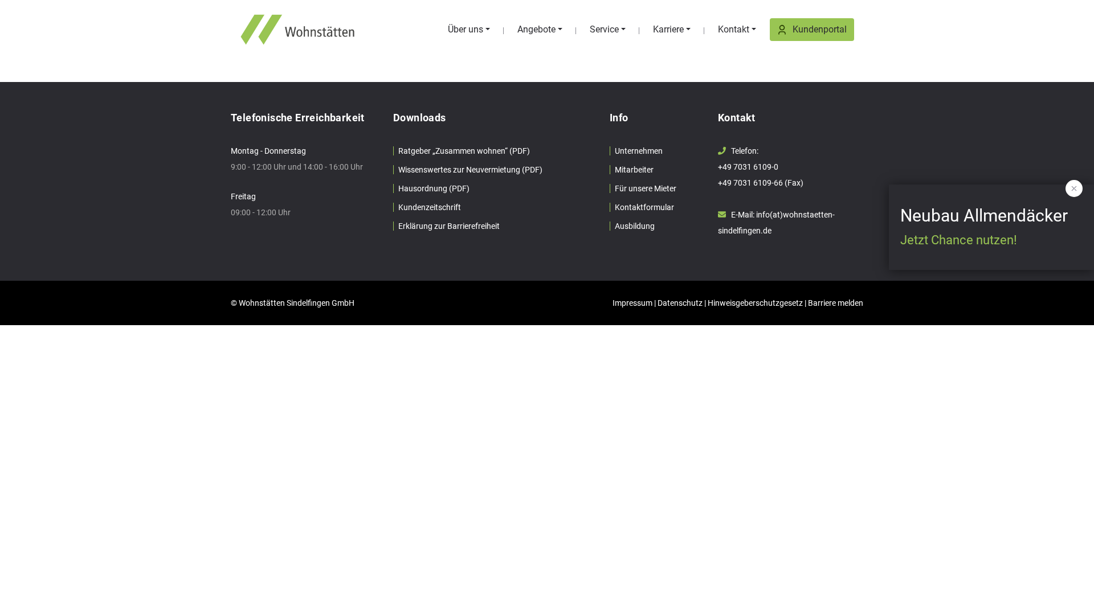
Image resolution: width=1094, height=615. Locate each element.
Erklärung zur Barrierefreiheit (449, 226)
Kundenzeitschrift (429, 207)
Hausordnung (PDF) (434, 188)
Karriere (668, 29)
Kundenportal (820, 29)
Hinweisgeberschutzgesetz (755, 303)
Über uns (465, 29)
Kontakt (733, 29)
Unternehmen (639, 150)
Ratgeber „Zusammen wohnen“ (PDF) (464, 150)
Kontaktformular (644, 207)
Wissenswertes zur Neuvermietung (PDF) (470, 169)
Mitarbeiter (634, 169)
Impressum (632, 303)
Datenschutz (680, 303)
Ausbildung (635, 226)
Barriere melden (835, 303)
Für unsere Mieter (645, 188)
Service (604, 29)
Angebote (536, 29)
